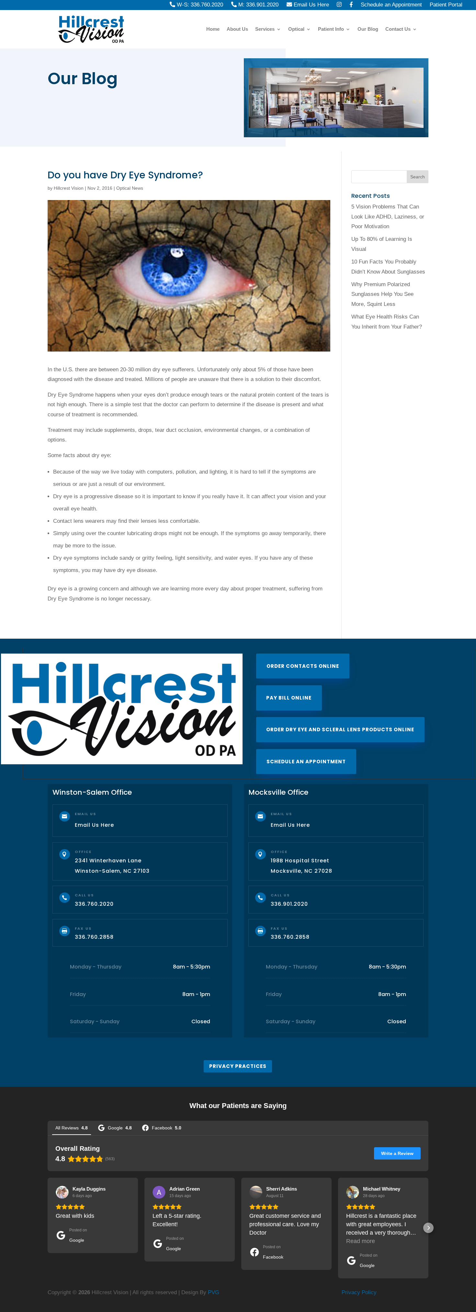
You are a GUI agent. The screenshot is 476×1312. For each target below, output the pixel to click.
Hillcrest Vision (69, 188)
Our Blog (367, 29)
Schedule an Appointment (306, 761)
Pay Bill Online (289, 697)
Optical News (129, 188)
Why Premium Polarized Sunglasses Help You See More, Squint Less (382, 294)
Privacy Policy (359, 1292)
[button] (47, 1228)
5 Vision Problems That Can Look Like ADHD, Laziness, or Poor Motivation (387, 217)
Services (265, 29)
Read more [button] (360, 1241)
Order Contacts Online (302, 666)
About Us (237, 29)
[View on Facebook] (255, 1192)
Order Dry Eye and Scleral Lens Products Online (340, 729)
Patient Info (331, 29)
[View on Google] (62, 1192)
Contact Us (398, 29)
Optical (296, 29)
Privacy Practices (237, 1066)
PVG (213, 1292)
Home (213, 29)
